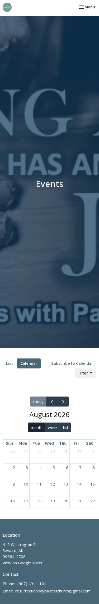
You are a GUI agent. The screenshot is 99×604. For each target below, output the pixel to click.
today (38, 401)
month (37, 427)
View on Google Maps (22, 562)
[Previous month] (52, 402)
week (53, 427)
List (9, 363)
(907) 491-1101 (31, 583)
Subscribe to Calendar (72, 363)
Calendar (28, 363)
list (65, 427)
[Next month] (63, 402)
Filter (83, 373)
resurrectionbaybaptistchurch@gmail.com (53, 590)
